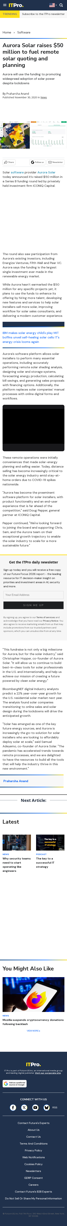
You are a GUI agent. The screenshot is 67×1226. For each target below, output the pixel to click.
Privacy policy (33, 1150)
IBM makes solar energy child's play (28, 333)
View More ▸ (33, 1031)
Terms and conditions (34, 1143)
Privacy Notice (50, 620)
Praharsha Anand (17, 94)
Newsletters (33, 1171)
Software (23, 32)
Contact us (33, 1137)
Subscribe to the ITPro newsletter (43, 14)
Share (11, 162)
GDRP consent (33, 1178)
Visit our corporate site (48, 1073)
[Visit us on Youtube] (35, 1108)
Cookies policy (33, 1164)
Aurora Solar (46, 172)
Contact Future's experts (33, 1123)
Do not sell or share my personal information (33, 1198)
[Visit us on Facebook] (13, 1108)
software (17, 172)
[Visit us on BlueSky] (45, 1108)
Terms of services (45, 617)
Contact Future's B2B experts (33, 1191)
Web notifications (33, 1157)
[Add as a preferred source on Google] (15, 1083)
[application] (33, 426)
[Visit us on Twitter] (24, 1108)
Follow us (39, 162)
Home (7, 32)
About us (34, 1130)
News (44, 97)
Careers (33, 1185)
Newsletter (57, 162)
